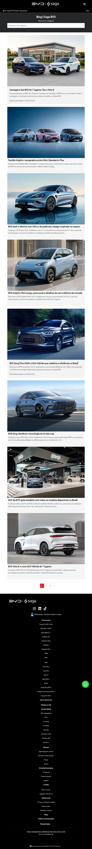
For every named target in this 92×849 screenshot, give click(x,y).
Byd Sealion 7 (46, 632)
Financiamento (46, 776)
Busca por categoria (46, 21)
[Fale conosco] (85, 684)
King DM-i (46, 679)
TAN (46, 662)
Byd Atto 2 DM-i (46, 628)
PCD (46, 717)
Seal (46, 657)
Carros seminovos (46, 700)
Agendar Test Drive (46, 794)
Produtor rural (46, 734)
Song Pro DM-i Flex (46, 624)
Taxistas (46, 730)
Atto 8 (46, 675)
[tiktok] (46, 608)
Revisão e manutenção (46, 755)
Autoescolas (46, 738)
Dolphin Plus (46, 649)
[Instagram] (35, 608)
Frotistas (46, 726)
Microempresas (46, 713)
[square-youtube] (56, 608)
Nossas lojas (44, 824)
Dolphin (46, 645)
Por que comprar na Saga (46, 802)
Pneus (46, 764)
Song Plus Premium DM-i (46, 691)
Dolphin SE (46, 637)
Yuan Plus (46, 667)
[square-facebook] (51, 608)
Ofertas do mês (46, 705)
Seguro (46, 780)
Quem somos (46, 806)
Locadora (46, 721)
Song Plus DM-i (46, 687)
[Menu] (7, 4)
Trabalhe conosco (46, 810)
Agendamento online (46, 751)
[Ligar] (84, 4)
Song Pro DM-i (46, 696)
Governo (46, 742)
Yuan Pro (46, 671)
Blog (46, 814)
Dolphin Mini (46, 641)
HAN (46, 653)
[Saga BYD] (45, 4)
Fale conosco (46, 790)
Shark (46, 683)
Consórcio (46, 772)
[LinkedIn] (40, 608)
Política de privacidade (46, 819)
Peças (46, 760)
